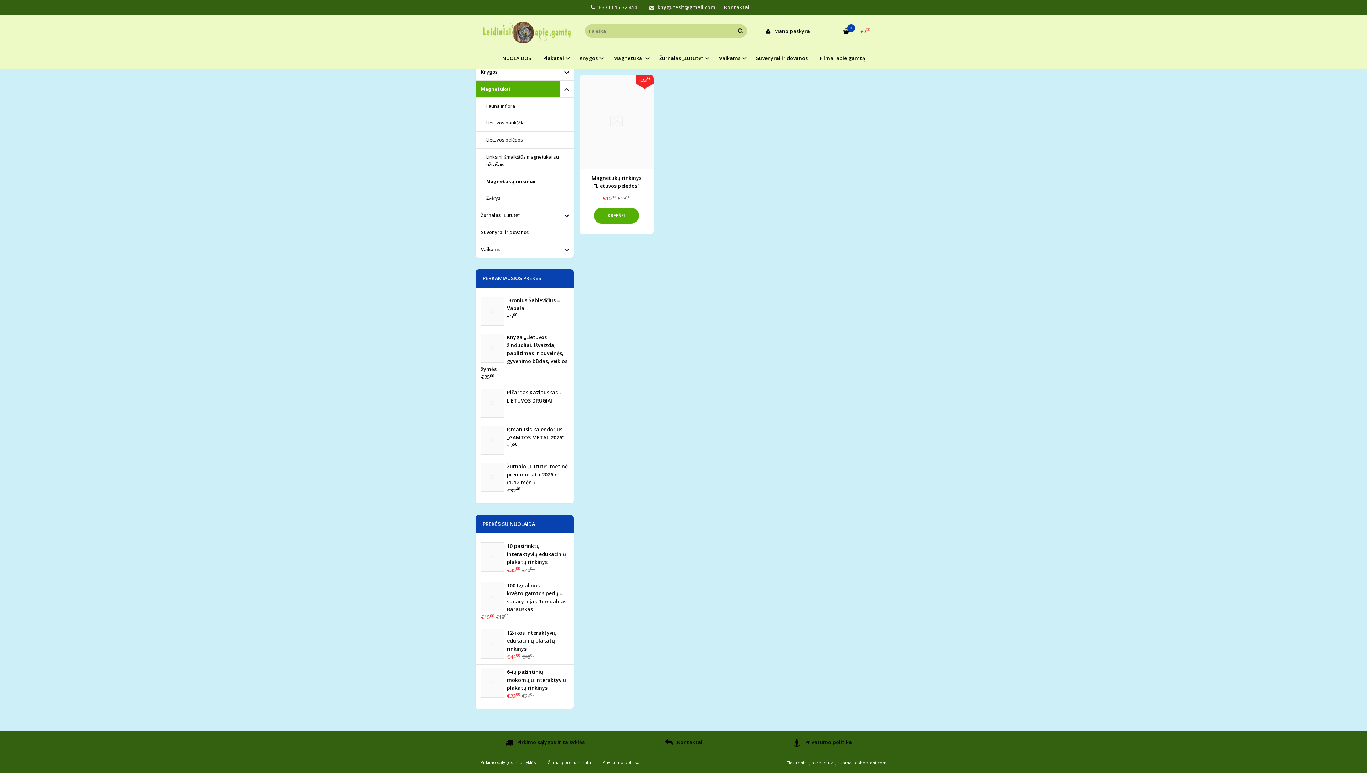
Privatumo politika (828, 742)
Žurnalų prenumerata (569, 762)
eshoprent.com (870, 763)
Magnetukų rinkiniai (510, 181)
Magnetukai (495, 89)
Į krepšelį (616, 215)
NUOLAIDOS (516, 58)
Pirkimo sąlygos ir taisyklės (550, 742)
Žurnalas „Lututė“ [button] (681, 58)
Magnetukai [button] (628, 58)
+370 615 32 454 (617, 7)
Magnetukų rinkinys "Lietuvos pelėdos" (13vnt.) (616, 182)
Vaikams (490, 249)
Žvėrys (493, 198)
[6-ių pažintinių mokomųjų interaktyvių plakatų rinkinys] (492, 682)
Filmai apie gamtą (842, 58)
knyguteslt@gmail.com (686, 7)
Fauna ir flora (500, 106)
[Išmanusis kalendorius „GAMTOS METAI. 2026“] (492, 440)
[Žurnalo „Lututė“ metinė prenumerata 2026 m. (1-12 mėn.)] (492, 477)
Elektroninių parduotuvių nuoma (819, 763)
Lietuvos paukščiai (506, 122)
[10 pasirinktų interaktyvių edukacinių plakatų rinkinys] (492, 556)
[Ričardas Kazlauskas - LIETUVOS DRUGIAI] (492, 403)
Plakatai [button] (553, 58)
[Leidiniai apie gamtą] (527, 30)
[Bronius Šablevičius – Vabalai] (492, 311)
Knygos (489, 72)
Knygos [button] (589, 58)
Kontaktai (736, 7)
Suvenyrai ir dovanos (782, 58)
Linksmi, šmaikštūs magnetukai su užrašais (522, 160)
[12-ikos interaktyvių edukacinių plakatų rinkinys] (492, 643)
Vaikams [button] (729, 58)
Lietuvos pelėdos (504, 140)
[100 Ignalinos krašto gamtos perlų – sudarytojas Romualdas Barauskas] (492, 596)
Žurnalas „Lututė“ (500, 215)
